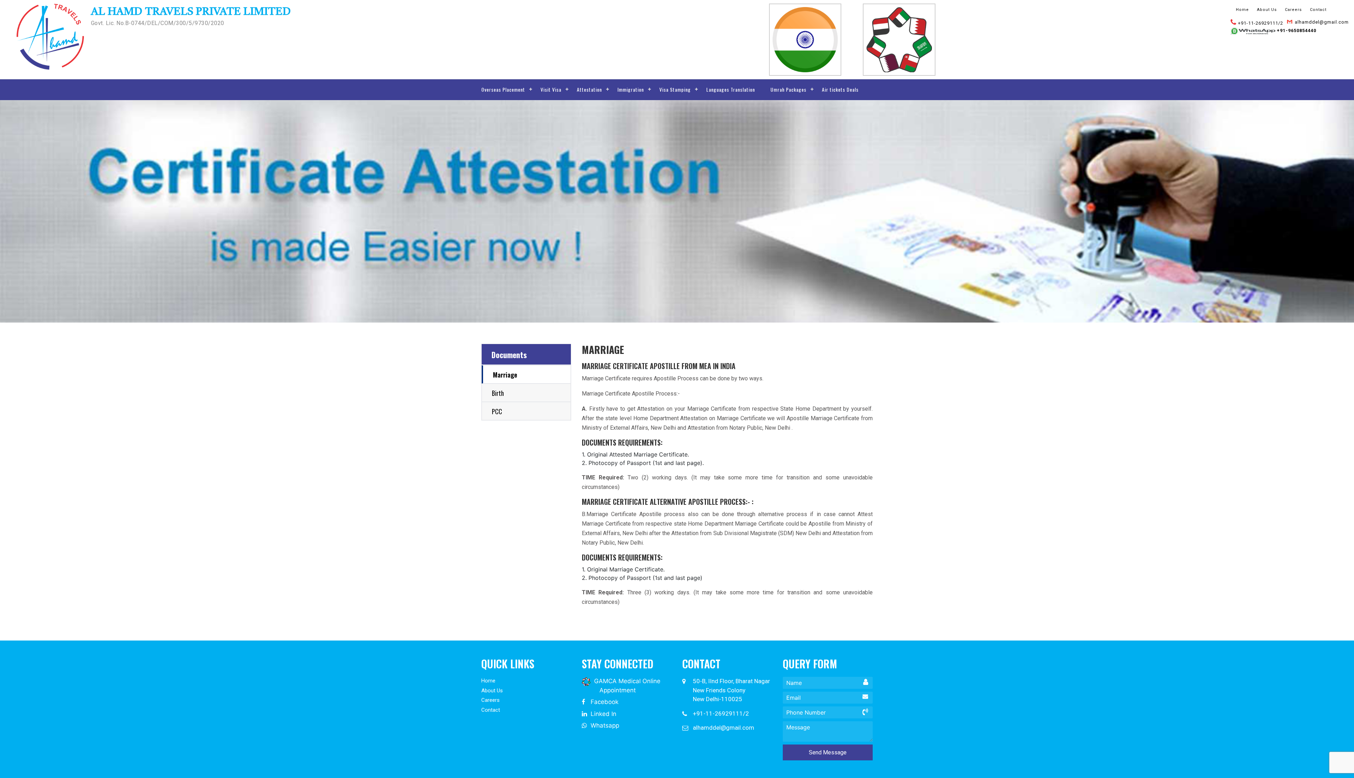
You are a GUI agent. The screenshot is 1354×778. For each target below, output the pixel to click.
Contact (1318, 9)
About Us (1267, 9)
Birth (498, 393)
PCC (497, 411)
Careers (1293, 9)
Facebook (603, 701)
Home (1242, 9)
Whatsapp (604, 725)
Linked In (602, 713)
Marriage (505, 374)
